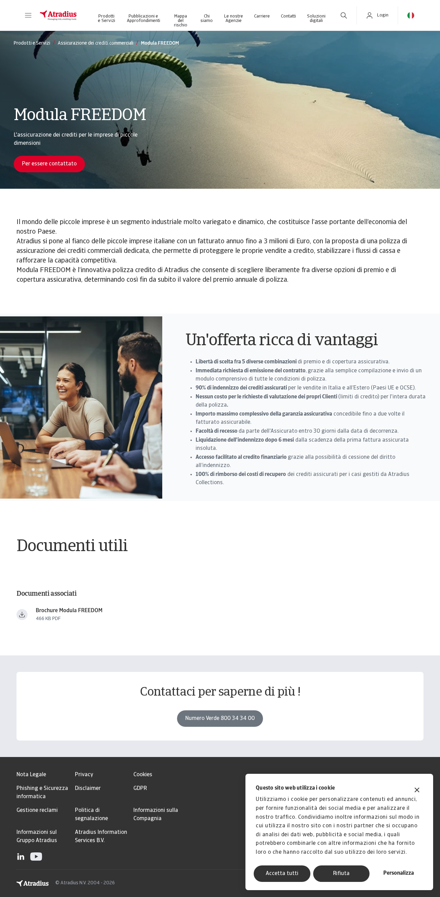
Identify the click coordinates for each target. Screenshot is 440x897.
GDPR (140, 788)
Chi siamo (206, 18)
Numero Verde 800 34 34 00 (220, 718)
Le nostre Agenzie (233, 18)
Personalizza (398, 873)
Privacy (84, 775)
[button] (28, 15)
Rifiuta (341, 873)
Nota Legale (31, 775)
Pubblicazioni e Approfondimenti (143, 18)
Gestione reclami (37, 810)
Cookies (142, 775)
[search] (343, 15)
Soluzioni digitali (316, 18)
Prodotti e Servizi (106, 18)
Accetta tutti (282, 873)
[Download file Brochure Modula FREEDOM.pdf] (22, 614)
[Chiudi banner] (417, 791)
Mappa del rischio (180, 19)
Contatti (288, 16)
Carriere (262, 16)
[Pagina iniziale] (58, 15)
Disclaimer (88, 788)
